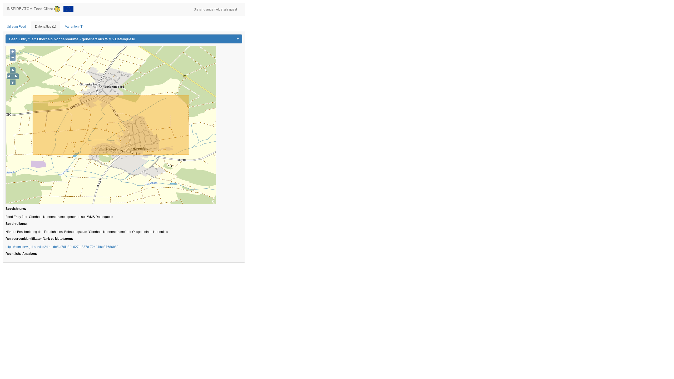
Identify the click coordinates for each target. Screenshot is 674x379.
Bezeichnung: (16, 209)
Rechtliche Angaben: (21, 254)
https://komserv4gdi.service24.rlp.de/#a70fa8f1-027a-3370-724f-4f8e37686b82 (62, 247)
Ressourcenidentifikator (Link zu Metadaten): (39, 239)
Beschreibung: (17, 224)
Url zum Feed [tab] (16, 26)
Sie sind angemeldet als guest (215, 9)
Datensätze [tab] (45, 26)
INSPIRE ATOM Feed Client (30, 9)
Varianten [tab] (74, 26)
